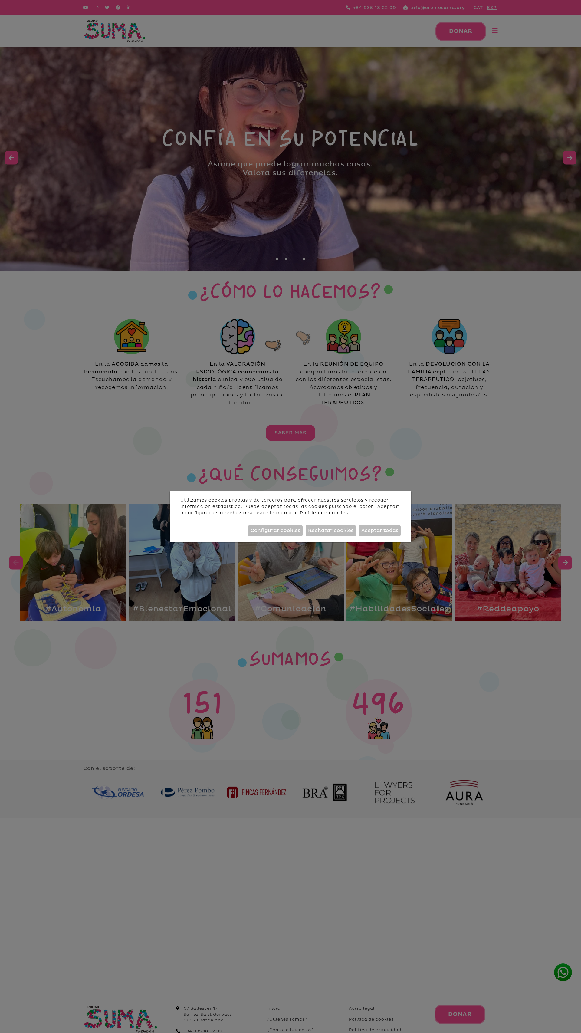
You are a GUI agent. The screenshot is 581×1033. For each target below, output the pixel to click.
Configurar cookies (275, 531)
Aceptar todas (379, 531)
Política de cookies (324, 512)
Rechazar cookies (330, 531)
